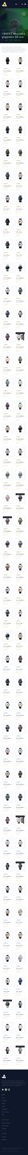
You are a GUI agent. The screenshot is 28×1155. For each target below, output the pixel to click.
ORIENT (11, 40)
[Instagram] (9, 1090)
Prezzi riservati (5, 1125)
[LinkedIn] (6, 1090)
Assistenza (4, 1139)
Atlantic (3, 1103)
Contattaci (4, 1128)
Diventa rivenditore (6, 1123)
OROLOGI (6, 40)
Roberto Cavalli (5, 1112)
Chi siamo (4, 1136)
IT (16, 4)
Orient (3, 1098)
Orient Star (4, 1100)
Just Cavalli (4, 1109)
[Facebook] (3, 1090)
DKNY (3, 1114)
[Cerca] (22, 4)
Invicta (3, 1106)
